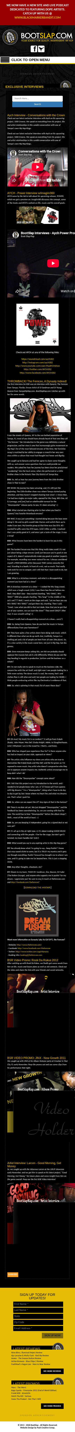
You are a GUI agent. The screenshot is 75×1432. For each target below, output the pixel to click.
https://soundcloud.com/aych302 (37, 359)
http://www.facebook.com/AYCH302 (37, 373)
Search (37, 104)
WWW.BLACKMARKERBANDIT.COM (37, 17)
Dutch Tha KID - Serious (21, 1396)
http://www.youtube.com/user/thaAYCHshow (37, 366)
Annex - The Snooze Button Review (26, 1358)
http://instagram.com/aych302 (37, 362)
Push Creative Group (45, 1428)
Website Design (27, 1428)
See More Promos (52, 1406)
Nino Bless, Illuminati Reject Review (26, 1353)
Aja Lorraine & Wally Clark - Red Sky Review (30, 1356)
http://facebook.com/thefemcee (25, 882)
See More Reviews (52, 1371)
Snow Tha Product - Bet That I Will (26, 1399)
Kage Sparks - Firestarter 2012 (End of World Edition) (34, 1391)
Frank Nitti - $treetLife (20, 1393)
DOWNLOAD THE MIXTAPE (37, 887)
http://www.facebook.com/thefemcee (34, 948)
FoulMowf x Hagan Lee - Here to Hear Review (30, 1364)
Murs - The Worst (18, 1388)
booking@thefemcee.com (31, 955)
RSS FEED (13, 1275)
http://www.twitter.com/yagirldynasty (32, 952)
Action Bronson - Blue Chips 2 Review (27, 1361)
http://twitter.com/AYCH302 (37, 369)
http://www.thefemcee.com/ (29, 945)
